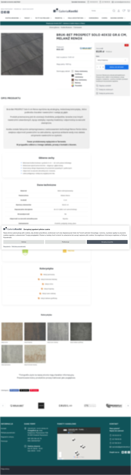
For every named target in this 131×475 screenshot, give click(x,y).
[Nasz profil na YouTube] (2, 12)
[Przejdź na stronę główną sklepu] (65, 10)
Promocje (17, 9)
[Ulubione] (123, 10)
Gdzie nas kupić (28, 9)
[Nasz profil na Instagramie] (8, 12)
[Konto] (118, 10)
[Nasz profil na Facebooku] (5, 12)
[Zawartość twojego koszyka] (128, 10)
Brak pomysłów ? (7, 9)
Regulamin (7, 246)
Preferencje (65, 242)
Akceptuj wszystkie (107, 242)
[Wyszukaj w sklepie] (113, 10)
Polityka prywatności (19, 246)
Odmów (23, 242)
